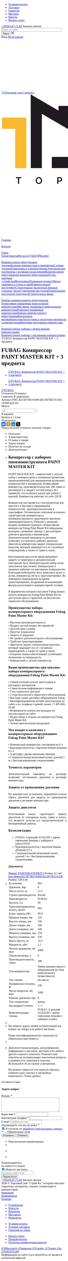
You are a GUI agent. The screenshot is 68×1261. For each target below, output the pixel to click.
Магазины (14, 1214)
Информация (9, 1195)
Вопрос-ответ (16, 1236)
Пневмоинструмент (41, 281)
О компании (15, 1205)
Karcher (44, 255)
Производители (17, 1239)
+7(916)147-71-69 (11, 26)
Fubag (4, 255)
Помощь (6, 1199)
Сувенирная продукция (34, 290)
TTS (30, 255)
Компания (7, 1192)
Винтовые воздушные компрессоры (41, 322)
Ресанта (23, 255)
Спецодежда (21, 293)
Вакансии (14, 1211)
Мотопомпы (22, 281)
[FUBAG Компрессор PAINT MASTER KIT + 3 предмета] (37, 375)
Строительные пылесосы (30, 287)
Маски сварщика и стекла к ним (31, 283)
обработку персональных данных (42, 1128)
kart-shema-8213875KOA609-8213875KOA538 (35, 876)
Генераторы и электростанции (29, 268)
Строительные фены (41, 293)
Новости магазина (16, 1169)
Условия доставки (19, 1226)
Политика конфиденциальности (27, 1242)
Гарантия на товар (19, 1230)
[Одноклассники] (8, 424)
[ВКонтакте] (3, 424)
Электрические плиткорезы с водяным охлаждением (33, 270)
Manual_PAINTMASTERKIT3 (26, 873)
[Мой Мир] (13, 424)
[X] (18, 424)
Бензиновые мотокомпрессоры (16, 318)
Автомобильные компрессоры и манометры (27, 265)
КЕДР (36, 255)
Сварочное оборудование (33, 274)
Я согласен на (34, 1128)
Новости (13, 1208)
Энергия (13, 255)
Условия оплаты (18, 1223)
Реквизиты (14, 1217)
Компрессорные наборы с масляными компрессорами (33, 335)
